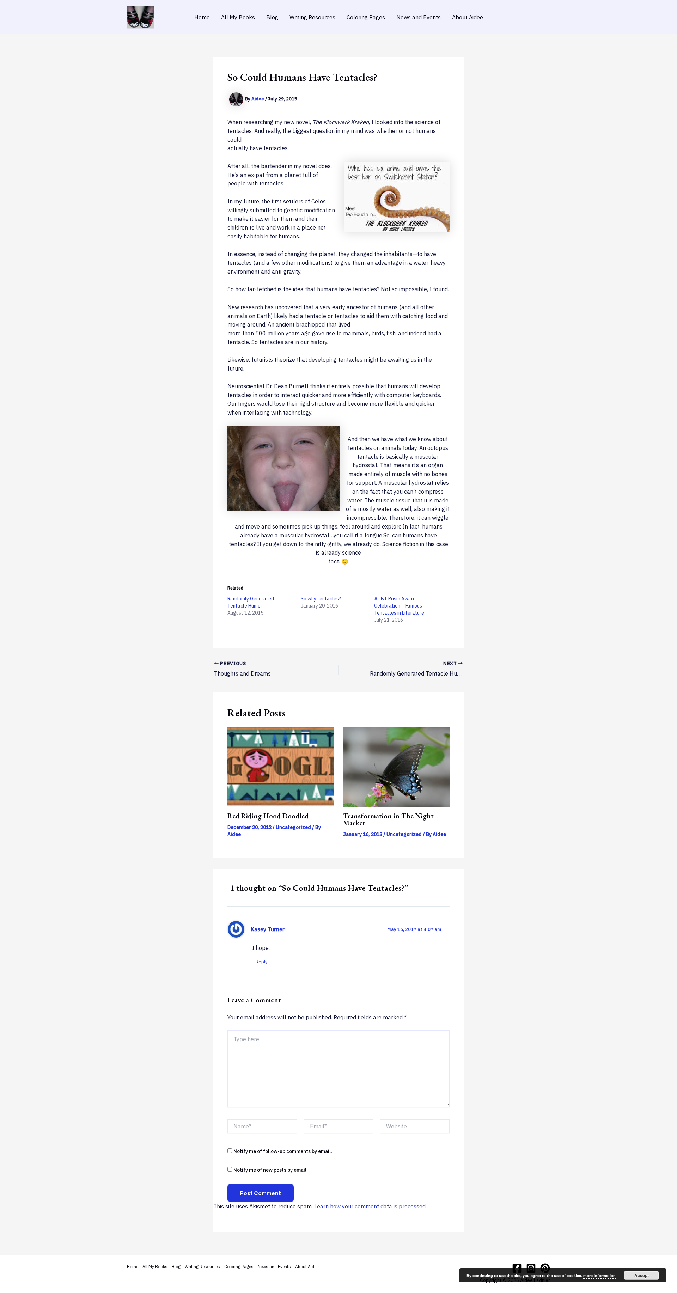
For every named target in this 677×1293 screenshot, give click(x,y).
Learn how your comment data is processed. (370, 1206)
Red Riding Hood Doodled (268, 816)
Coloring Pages (366, 17)
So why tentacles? (321, 599)
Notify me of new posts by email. (270, 1170)
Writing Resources (312, 17)
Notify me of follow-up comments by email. (282, 1151)
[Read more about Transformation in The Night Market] (396, 766)
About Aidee (467, 17)
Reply (261, 962)
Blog (272, 17)
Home (202, 17)
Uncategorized (293, 827)
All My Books (238, 17)
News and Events (418, 17)
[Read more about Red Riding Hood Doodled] (280, 766)
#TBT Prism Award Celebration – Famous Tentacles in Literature (399, 606)
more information (599, 1275)
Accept (641, 1275)
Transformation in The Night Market (388, 819)
